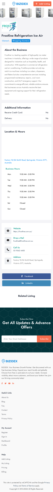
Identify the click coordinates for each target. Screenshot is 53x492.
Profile (4, 445)
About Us (5, 397)
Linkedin (29, 283)
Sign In (4, 436)
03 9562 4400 (19, 250)
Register (5, 432)
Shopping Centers (21, 40)
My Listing (5, 463)
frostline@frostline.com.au (23, 241)
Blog (3, 401)
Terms (4, 414)
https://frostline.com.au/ (22, 231)
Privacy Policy (7, 418)
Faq (3, 406)
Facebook (28, 276)
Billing (4, 471)
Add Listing (44, 3)
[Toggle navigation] (4, 4)
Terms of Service (28, 485)
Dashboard (6, 441)
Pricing (4, 467)
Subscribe (44, 338)
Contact (4, 410)
